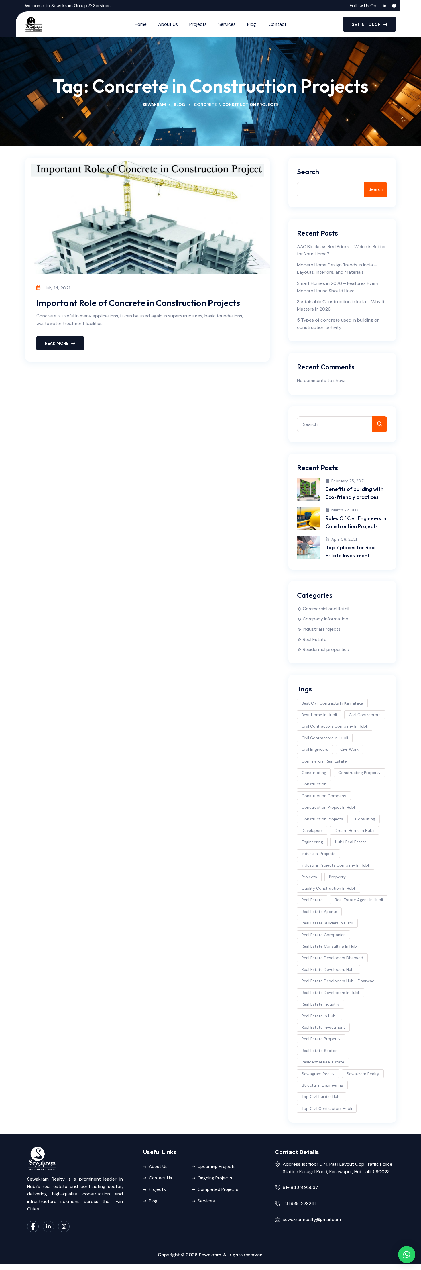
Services (227, 24)
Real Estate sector (319, 1050)
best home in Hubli (319, 714)
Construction (314, 784)
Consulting (365, 819)
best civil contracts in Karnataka (332, 703)
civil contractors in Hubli (325, 737)
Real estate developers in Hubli (331, 992)
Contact (277, 24)
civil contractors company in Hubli (335, 726)
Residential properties (326, 649)
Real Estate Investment (323, 1027)
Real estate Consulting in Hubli (330, 946)
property (337, 876)
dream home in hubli (354, 830)
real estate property (321, 1038)
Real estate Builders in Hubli (327, 923)
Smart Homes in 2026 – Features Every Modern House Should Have (338, 287)
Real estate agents (319, 911)
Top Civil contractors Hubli (327, 1108)
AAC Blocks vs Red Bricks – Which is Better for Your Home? (341, 250)
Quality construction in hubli (329, 888)
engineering (312, 841)
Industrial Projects (322, 629)
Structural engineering (322, 1085)
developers (312, 830)
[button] (406, 1254)
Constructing (314, 772)
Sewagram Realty (318, 1073)
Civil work (349, 749)
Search (308, 172)
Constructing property (359, 772)
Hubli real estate (351, 841)
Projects (198, 24)
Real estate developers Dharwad (332, 957)
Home (141, 24)
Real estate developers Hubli (328, 969)
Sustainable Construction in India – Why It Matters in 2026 (341, 305)
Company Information (325, 619)
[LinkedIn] (48, 1226)
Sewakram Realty (363, 1073)
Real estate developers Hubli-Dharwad (338, 980)
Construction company (324, 795)
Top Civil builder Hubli (321, 1096)
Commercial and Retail (326, 609)
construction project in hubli (329, 807)
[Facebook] (33, 1226)
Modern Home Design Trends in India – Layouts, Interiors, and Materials (337, 268)
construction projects (322, 819)
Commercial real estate (324, 761)
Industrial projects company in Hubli (336, 865)
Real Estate (314, 639)
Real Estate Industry (320, 1004)
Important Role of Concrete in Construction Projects (138, 302)
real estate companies (323, 934)
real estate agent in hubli (359, 899)
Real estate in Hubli (319, 1015)
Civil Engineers (315, 749)
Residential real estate (323, 1062)
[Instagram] (64, 1226)
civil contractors (365, 714)
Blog (252, 24)
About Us (168, 24)
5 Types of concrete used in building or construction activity (338, 323)
